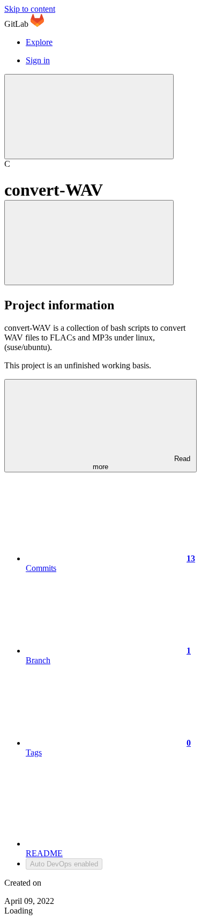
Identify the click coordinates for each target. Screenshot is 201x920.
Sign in (38, 60)
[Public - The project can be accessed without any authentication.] (89, 242)
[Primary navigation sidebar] (89, 116)
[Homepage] (37, 23)
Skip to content (29, 8)
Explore (39, 42)
